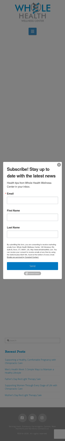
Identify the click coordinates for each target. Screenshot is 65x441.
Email (10, 193)
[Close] (59, 165)
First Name (13, 210)
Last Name (13, 227)
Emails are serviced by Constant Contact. (23, 257)
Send (32, 266)
